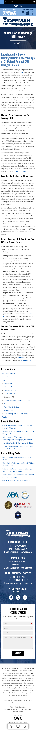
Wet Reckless (8, 410)
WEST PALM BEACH (9, 14)
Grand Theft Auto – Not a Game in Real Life (17, 443)
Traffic (4, 417)
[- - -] (2, 2)
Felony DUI (8, 387)
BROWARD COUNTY (9, 12)
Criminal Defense (8, 373)
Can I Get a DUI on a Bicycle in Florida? (16, 481)
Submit (18, 653)
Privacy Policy (13, 723)
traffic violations (22, 171)
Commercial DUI (10, 390)
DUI (21, 72)
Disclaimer (23, 723)
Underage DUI (9, 397)
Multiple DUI (8, 384)
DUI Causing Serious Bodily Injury (16, 414)
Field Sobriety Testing (11, 407)
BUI (5, 404)
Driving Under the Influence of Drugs (17, 400)
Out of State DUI (9, 394)
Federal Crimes (7, 377)
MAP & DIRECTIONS (12, 552)
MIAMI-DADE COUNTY (10, 9)
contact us (21, 358)
